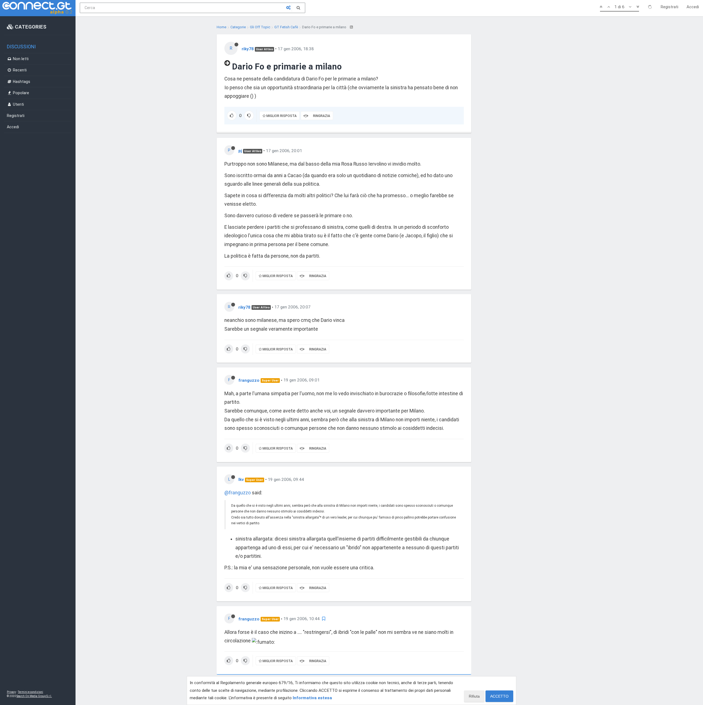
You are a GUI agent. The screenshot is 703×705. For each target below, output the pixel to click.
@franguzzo (237, 492)
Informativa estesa (312, 697)
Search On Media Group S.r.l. (34, 696)
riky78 (248, 48)
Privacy (11, 691)
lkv (241, 479)
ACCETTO (499, 696)
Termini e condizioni (30, 691)
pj (240, 150)
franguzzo (249, 380)
